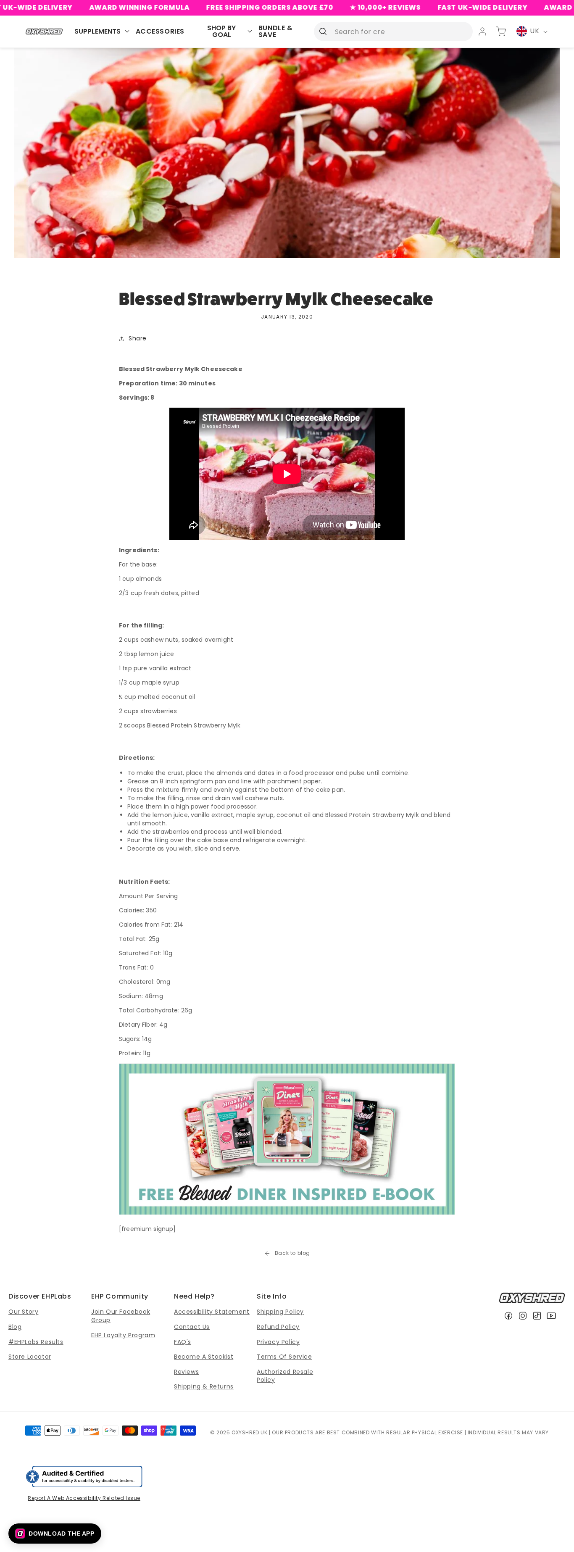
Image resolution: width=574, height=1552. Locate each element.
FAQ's (182, 1342)
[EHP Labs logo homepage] (44, 31)
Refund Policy (278, 1327)
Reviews (186, 1372)
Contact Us (192, 1327)
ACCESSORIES (160, 31)
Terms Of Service (284, 1356)
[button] (54, 1533)
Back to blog (292, 1253)
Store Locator (29, 1356)
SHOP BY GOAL (221, 31)
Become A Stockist (203, 1356)
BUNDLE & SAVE (275, 31)
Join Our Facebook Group (120, 1315)
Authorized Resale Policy (285, 1376)
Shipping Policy (280, 1311)
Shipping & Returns (204, 1386)
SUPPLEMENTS (97, 31)
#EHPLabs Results (35, 1342)
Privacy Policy (278, 1342)
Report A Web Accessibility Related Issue (84, 1498)
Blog (14, 1327)
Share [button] (138, 338)
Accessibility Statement (212, 1311)
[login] (482, 31)
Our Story (23, 1311)
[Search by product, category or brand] (323, 31)
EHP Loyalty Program (123, 1335)
